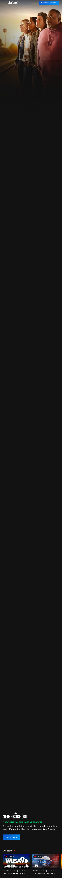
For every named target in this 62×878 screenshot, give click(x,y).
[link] (49, 3)
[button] (4, 3)
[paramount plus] (13, 2)
